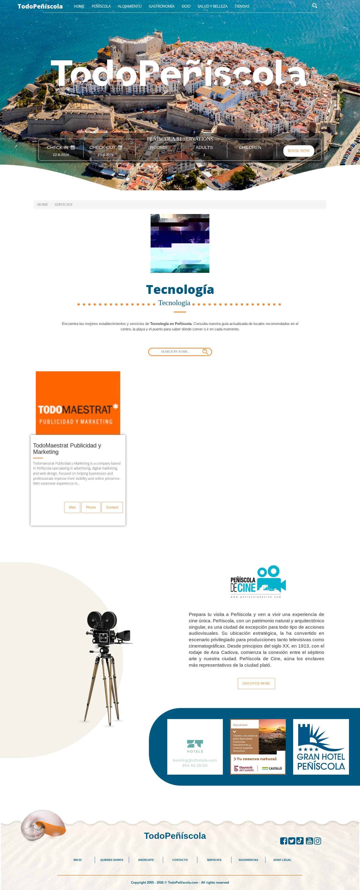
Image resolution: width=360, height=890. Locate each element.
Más (72, 507)
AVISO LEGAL (282, 859)
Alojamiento (130, 6)
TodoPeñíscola (40, 6)
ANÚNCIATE (146, 859)
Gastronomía (161, 6)
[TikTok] (301, 841)
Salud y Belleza (213, 6)
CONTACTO (180, 859)
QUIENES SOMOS (111, 859)
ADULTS (204, 147)
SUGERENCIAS (248, 859)
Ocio (186, 6)
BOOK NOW (299, 151)
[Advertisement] (180, 797)
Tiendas (242, 6)
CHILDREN (250, 147)
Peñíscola (101, 6)
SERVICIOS (63, 204)
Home (79, 6)
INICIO (77, 859)
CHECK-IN (59, 147)
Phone (91, 507)
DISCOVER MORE (256, 683)
